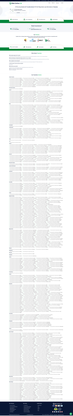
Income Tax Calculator (27, 411)
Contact (62, 2)
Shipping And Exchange (61, 414)
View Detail (18, 12)
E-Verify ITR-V (26, 405)
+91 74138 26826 (37, 0)
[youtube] (62, 411)
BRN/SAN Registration (13, 409)
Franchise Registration (61, 0)
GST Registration (12, 410)
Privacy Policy (55, 414)
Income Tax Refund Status (27, 406)
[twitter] (56, 411)
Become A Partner (26, 409)
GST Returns (11, 411)
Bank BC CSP (39, 405)
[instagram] (52, 411)
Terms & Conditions (46, 414)
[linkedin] (58, 411)
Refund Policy (51, 414)
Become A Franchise (26, 410)
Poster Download (44, 0)
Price (38, 409)
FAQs (43, 414)
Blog (38, 410)
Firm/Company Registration (13, 406)
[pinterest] (60, 411)
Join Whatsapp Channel (30, 414)
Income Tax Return (12, 405)
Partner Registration (54, 0)
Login (49, 0)
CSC (38, 406)
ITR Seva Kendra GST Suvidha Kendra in (16, 79)
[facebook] (54, 411)
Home (49, 2)
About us (53, 2)
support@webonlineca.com (30, 0)
